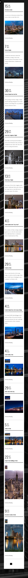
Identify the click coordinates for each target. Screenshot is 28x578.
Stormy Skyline (8, 50)
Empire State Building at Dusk (11, 460)
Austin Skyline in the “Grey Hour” (12, 224)
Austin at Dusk (8, 428)
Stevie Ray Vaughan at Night (11, 135)
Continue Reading (9, 38)
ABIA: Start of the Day (9, 391)
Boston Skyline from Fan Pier (11, 94)
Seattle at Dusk (8, 268)
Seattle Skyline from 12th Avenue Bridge (13, 310)
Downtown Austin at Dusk (10, 514)
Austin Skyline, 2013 (9, 354)
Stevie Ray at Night (9, 180)
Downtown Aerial (8, 9)
